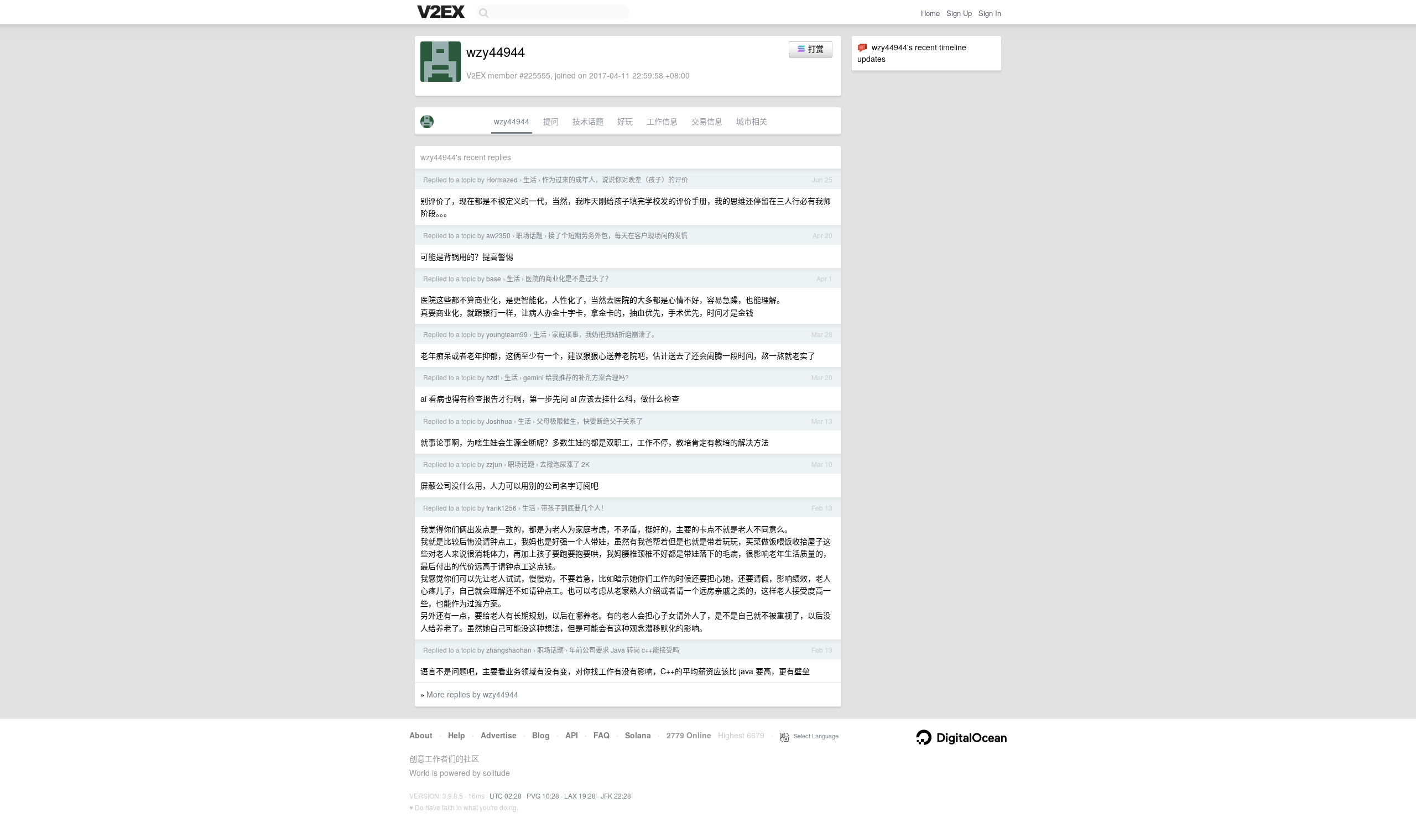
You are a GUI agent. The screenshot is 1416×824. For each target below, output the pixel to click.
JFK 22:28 (616, 795)
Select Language (814, 735)
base (493, 278)
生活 (530, 179)
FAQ (602, 735)
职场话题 (529, 235)
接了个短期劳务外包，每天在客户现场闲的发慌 (618, 235)
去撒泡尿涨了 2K (565, 464)
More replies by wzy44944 (472, 694)
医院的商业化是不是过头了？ (568, 278)
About (421, 735)
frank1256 (501, 507)
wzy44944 (511, 121)
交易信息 (706, 121)
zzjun (494, 464)
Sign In (989, 13)
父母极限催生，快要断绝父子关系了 (590, 421)
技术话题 (587, 121)
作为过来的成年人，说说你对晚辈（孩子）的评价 (615, 179)
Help (456, 735)
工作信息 (662, 121)
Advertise (499, 735)
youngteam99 (507, 334)
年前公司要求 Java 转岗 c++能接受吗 (624, 649)
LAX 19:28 (580, 795)
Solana (638, 735)
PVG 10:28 (543, 795)
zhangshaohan (509, 649)
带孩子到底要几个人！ (574, 507)
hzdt (492, 377)
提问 (551, 121)
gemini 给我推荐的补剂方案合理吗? (576, 377)
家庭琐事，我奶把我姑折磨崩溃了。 (605, 334)
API (571, 735)
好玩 (625, 121)
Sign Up (959, 13)
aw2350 (498, 235)
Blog (541, 735)
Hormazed (502, 179)
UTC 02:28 (506, 795)
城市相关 (751, 121)
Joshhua (499, 421)
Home (930, 13)
